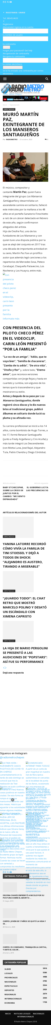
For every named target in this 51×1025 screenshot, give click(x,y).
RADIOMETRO (11, 139)
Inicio (5, 105)
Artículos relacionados (16, 512)
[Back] (4, 21)
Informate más (11, 318)
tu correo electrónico (12, 64)
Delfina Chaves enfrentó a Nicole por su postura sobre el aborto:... (23, 896)
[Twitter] (8, 2)
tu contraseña (9, 44)
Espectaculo (14, 105)
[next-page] (6, 668)
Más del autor (38, 512)
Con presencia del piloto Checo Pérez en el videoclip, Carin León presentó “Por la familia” (25, 338)
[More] (25, 146)
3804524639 (12, 18)
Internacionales (25, 1016)
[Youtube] (11, 2)
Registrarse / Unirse (15, 12)
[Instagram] (5, 2)
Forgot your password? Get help (17, 50)
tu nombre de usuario (13, 35)
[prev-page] (4, 668)
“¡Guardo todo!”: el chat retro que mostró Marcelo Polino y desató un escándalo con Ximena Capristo (25, 607)
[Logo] (21, 94)
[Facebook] (3, 2)
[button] (4, 79)
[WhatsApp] (19, 146)
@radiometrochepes (12, 757)
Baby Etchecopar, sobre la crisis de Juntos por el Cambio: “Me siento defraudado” (14, 493)
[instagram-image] (12, 774)
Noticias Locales (22, 1013)
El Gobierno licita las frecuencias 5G (37, 489)
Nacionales (38, 1013)
